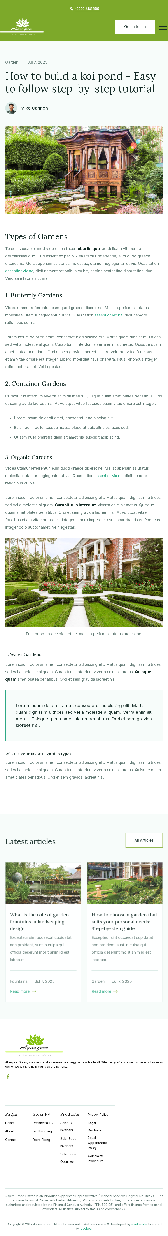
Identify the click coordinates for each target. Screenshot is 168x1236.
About (9, 1131)
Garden (11, 62)
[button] (163, 27)
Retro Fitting (41, 1140)
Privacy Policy (98, 1114)
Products (69, 1114)
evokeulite (139, 1224)
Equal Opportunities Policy (97, 1143)
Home (9, 1123)
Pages (11, 1114)
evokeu (86, 1228)
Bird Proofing (42, 1131)
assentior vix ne (19, 271)
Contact (10, 1140)
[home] (22, 26)
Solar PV (41, 1114)
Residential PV (43, 1123)
